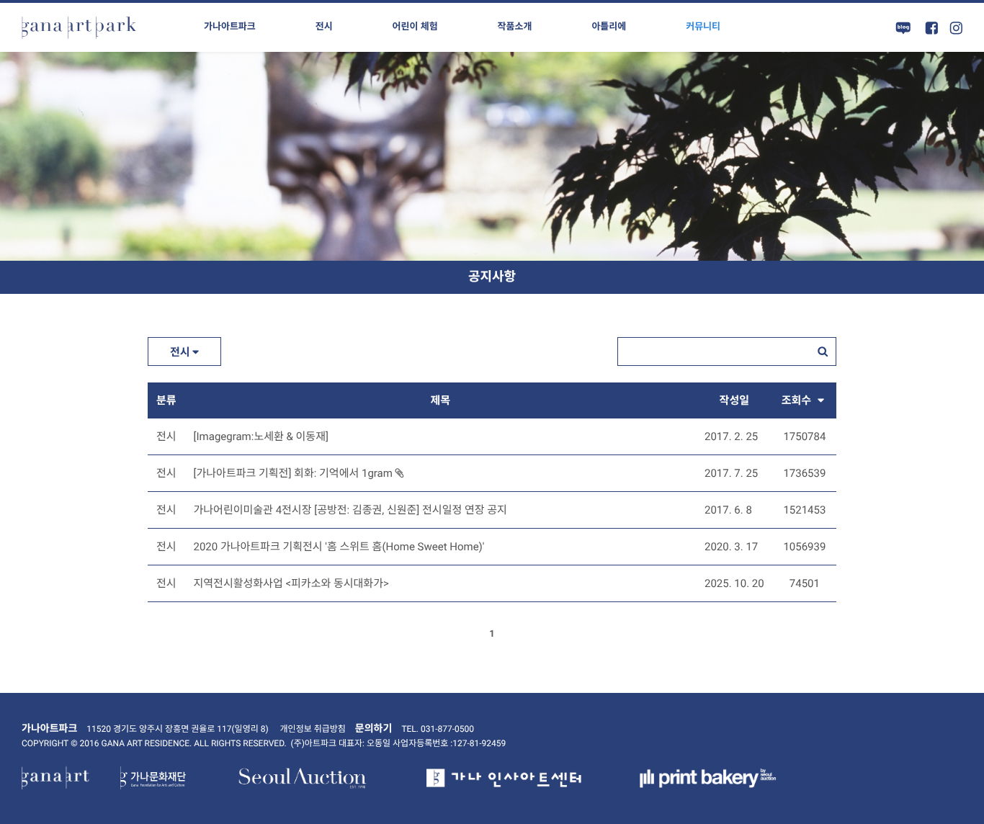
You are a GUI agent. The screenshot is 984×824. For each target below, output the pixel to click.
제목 (440, 400)
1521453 (804, 509)
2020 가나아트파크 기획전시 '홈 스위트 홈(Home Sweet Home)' (339, 546)
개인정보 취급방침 (313, 729)
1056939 (804, 546)
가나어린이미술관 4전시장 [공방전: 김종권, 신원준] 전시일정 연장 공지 (350, 509)
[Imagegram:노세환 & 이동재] (261, 436)
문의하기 (374, 729)
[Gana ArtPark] (79, 27)
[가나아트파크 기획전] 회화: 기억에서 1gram (294, 473)
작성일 (734, 400)
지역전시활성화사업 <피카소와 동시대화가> (291, 583)
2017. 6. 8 (728, 509)
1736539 (804, 473)
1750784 (804, 436)
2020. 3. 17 (731, 546)
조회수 (798, 400)
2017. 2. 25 (731, 436)
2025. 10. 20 (734, 583)
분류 (166, 400)
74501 (805, 583)
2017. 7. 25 (731, 473)
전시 (181, 352)
